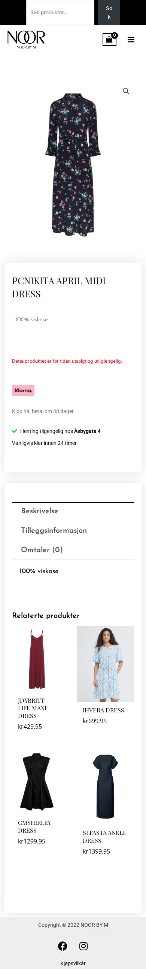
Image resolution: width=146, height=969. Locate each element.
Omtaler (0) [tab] (42, 550)
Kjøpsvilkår (73, 963)
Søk (109, 12)
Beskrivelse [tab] (39, 511)
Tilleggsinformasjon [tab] (54, 531)
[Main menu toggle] (131, 39)
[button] (126, 91)
